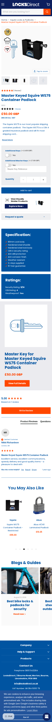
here (23, 707)
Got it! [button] (26, 717)
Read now (18, 614)
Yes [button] (22, 470)
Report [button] (27, 470)
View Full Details (17, 383)
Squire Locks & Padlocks (22, 20)
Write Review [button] (26, 410)
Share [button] (34, 470)
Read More (7, 140)
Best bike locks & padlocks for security (20, 605)
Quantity (9, 179)
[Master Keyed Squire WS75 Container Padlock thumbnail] (5, 80)
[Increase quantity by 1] (43, 180)
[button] (26, 90)
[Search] (47, 12)
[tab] (29, 422)
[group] (26, 398)
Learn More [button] (32, 710)
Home (4, 20)
